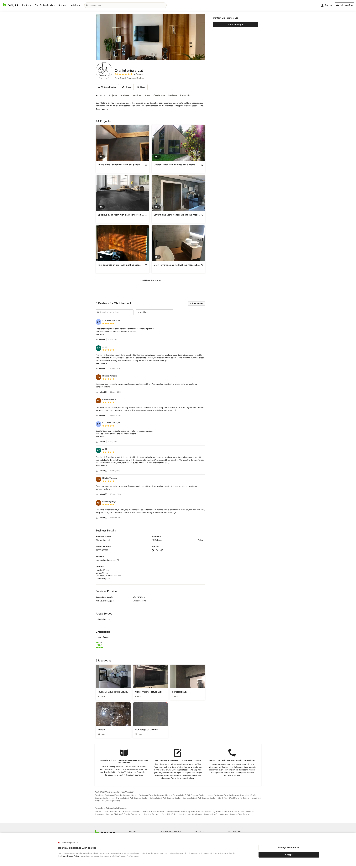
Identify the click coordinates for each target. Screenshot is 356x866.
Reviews (172, 95)
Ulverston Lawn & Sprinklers (190, 814)
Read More (100, 109)
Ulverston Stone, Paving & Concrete (157, 811)
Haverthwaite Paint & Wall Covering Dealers (130, 798)
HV (98, 377)
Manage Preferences (288, 847)
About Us (100, 95)
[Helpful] (97, 339)
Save (142, 87)
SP (98, 322)
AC (98, 348)
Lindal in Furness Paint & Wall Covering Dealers (185, 795)
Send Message (235, 24)
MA (98, 400)
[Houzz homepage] (10, 5)
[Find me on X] (157, 550)
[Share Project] (146, 164)
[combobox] (125, 5)
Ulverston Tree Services (239, 814)
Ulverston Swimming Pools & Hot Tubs (159, 814)
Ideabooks (185, 95)
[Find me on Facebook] (153, 550)
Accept (288, 854)
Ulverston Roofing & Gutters (215, 814)
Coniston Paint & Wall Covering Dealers (200, 798)
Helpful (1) (103, 369)
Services (136, 95)
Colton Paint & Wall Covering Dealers (165, 798)
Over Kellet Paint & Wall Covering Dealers (112, 795)
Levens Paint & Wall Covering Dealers (223, 795)
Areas (147, 95)
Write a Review (196, 303)
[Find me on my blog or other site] (161, 550)
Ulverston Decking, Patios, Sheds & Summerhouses (221, 811)
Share (128, 87)
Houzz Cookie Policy (70, 856)
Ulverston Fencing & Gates (186, 811)
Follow (200, 540)
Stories (61, 5)
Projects (113, 95)
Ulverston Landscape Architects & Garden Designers (117, 811)
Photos (25, 5)
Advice (74, 5)
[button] (154, 312)
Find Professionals (44, 5)
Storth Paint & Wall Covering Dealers (233, 798)
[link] (101, 363)
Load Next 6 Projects (150, 280)
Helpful (102, 340)
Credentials (159, 95)
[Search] (87, 5)
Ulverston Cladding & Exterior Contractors (123, 814)
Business (124, 95)
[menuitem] (27, 5)
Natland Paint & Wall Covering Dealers (147, 795)
